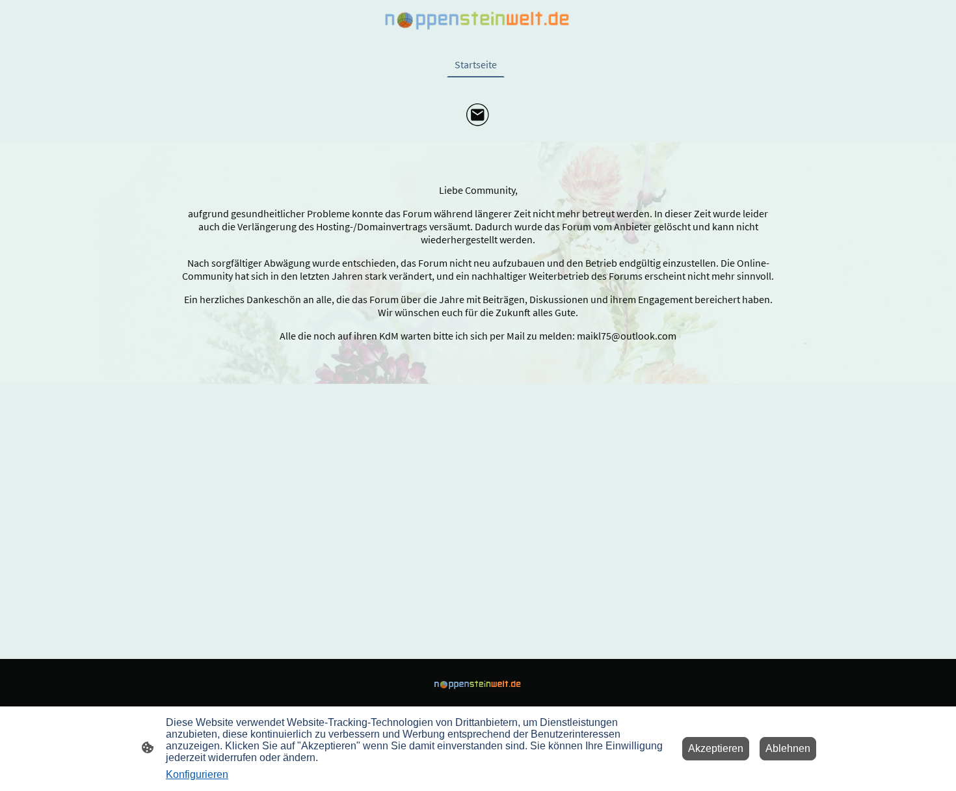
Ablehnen (787, 748)
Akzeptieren (715, 748)
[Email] (478, 115)
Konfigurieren (197, 774)
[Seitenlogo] (477, 20)
